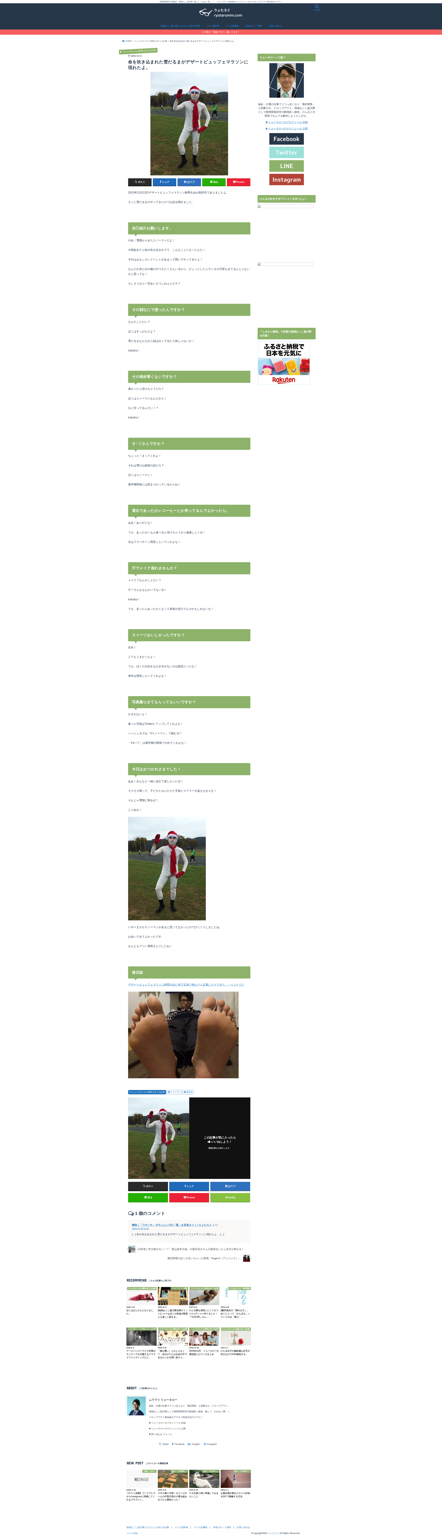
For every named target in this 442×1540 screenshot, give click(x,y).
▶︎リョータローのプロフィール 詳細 (167, 1423)
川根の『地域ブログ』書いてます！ (222, 32)
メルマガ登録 (132, 1533)
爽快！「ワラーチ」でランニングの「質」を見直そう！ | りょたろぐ (172, 1225)
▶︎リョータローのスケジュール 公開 (167, 1428)
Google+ (196, 1444)
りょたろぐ (273, 1533)
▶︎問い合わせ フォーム (160, 1434)
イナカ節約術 (213, 26)
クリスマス (175, 1092)
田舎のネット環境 (254, 26)
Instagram (212, 1444)
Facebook (180, 1444)
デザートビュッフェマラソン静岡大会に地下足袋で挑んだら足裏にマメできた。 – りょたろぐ (186, 984)
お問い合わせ (275, 26)
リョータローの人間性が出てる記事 (148, 1092)
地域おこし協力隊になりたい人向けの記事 (180, 26)
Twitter (165, 1444)
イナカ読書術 (232, 26)
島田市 (189, 1092)
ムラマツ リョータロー (163, 1399)
